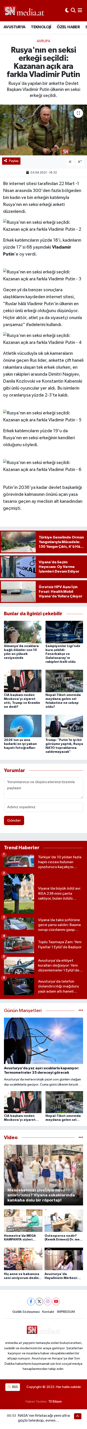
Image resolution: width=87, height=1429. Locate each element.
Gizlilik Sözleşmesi (26, 1312)
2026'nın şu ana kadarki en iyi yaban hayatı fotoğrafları (20, 744)
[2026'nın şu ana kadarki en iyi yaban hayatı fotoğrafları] (23, 726)
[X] (39, 1301)
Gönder (14, 821)
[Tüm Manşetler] (81, 1011)
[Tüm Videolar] (81, 1138)
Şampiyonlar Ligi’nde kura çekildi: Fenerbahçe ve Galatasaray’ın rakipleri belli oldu (62, 653)
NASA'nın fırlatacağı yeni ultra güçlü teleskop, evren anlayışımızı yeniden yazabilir (44, 1421)
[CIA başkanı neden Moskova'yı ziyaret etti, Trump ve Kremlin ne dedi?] (23, 681)
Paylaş (14, 161)
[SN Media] (24, 10)
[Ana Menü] (80, 11)
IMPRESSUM (66, 1312)
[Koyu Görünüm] (67, 11)
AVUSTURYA (14, 27)
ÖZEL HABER (68, 27)
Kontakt (48, 1312)
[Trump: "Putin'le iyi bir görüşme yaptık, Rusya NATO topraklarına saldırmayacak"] (64, 726)
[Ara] (73, 11)
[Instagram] (48, 1301)
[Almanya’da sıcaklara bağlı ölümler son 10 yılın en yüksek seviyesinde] (23, 632)
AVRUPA (43, 41)
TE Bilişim (55, 1401)
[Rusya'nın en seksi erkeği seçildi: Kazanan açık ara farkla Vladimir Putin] (43, 130)
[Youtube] (56, 1301)
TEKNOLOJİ (41, 27)
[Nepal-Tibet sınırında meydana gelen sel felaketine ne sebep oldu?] (64, 681)
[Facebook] (31, 1301)
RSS (15, 1387)
